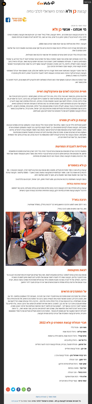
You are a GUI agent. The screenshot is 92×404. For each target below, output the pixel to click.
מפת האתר (52, 397)
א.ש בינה (14, 401)
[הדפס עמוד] (28, 389)
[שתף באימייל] (8, 389)
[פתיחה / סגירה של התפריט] (4, 4)
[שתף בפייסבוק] (18, 389)
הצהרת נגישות (41, 397)
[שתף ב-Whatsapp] (23, 389)
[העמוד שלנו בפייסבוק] (8, 20)
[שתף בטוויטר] (13, 389)
